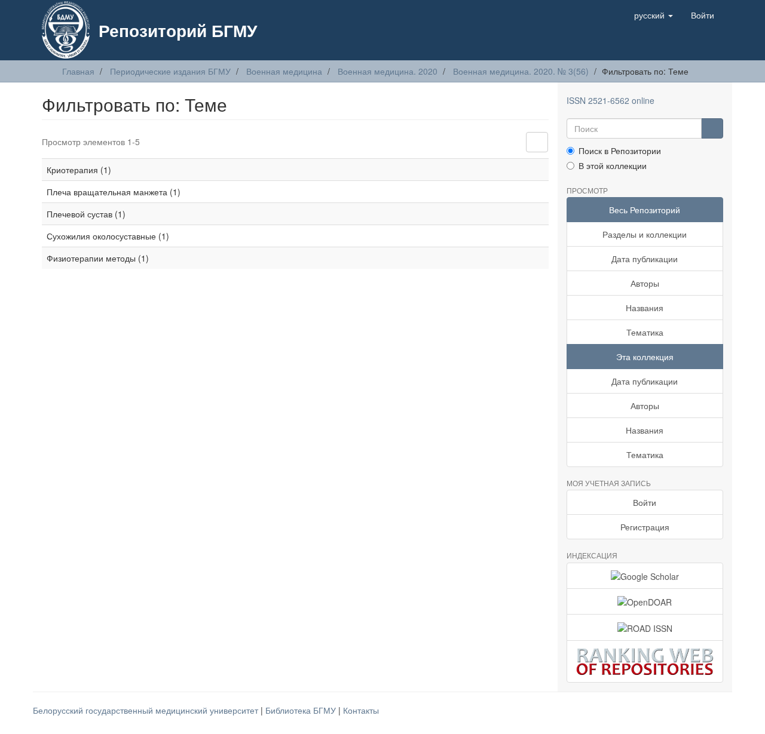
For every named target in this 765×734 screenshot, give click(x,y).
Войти (644, 502)
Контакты (361, 710)
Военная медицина (284, 71)
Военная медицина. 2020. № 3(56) (521, 71)
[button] (653, 15)
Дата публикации (644, 259)
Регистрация (644, 527)
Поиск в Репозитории (620, 150)
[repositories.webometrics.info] (645, 661)
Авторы (645, 283)
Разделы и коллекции (644, 234)
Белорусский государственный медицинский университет (147, 710)
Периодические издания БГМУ (170, 71)
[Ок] (712, 128)
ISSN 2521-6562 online (610, 100)
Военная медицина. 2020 (387, 71)
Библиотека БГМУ (301, 710)
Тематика (644, 332)
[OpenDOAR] (645, 601)
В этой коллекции (613, 165)
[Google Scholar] (645, 576)
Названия (644, 308)
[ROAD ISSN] (645, 627)
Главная (78, 71)
